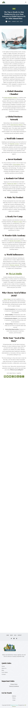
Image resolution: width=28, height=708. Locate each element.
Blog (14, 8)
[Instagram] (13, 638)
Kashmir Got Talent (12, 183)
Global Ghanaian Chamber (10, 97)
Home (3, 666)
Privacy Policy (13, 684)
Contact (4, 674)
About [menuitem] (11, 635)
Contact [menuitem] (20, 635)
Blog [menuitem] (15, 635)
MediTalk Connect (14, 143)
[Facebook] (5, 376)
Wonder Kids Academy (15, 240)
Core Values (5, 672)
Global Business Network (16, 124)
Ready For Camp (18, 221)
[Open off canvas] (25, 2)
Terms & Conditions (14, 686)
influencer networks (14, 265)
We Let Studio (15, 273)
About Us (4, 668)
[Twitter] (11, 638)
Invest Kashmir (16, 164)
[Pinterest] (16, 638)
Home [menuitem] (7, 635)
